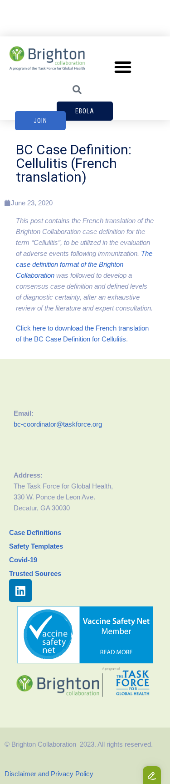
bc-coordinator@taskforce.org (58, 424)
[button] (122, 67)
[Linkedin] (20, 590)
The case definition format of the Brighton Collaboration (84, 264)
